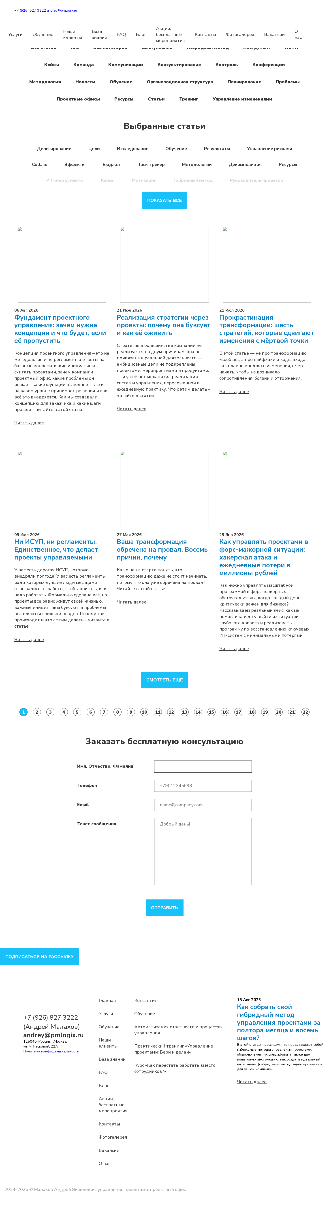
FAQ (121, 34)
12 (171, 712)
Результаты (217, 149)
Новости (85, 82)
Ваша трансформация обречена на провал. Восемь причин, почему (162, 549)
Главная (107, 1000)
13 (184, 712)
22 (305, 712)
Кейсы (51, 65)
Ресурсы (123, 99)
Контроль (227, 65)
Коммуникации (125, 65)
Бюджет (112, 164)
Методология (45, 82)
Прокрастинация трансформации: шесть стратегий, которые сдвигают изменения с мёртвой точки (266, 329)
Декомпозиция (245, 164)
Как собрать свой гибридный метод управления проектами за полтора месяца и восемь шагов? (278, 1022)
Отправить (164, 907)
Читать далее (29, 423)
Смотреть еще (164, 679)
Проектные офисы (78, 99)
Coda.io (39, 164)
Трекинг (188, 99)
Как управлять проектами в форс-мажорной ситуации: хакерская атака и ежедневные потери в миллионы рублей (263, 557)
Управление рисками (269, 149)
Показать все (164, 200)
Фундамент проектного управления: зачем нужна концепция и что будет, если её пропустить (60, 329)
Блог (141, 34)
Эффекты (74, 164)
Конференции (268, 65)
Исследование (132, 149)
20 (278, 712)
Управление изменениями (242, 99)
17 (238, 712)
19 (265, 712)
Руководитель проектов (256, 180)
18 (251, 712)
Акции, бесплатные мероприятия (170, 34)
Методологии (197, 164)
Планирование (244, 82)
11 (157, 712)
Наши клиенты (72, 34)
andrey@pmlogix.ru (62, 10)
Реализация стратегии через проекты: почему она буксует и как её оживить (163, 325)
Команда (83, 65)
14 (198, 712)
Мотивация (144, 180)
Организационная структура (180, 82)
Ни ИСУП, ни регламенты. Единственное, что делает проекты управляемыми (56, 549)
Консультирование (179, 65)
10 (144, 712)
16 (225, 712)
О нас (298, 34)
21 (292, 712)
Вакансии (274, 34)
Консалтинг (146, 1000)
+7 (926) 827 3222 (30, 10)
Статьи (156, 99)
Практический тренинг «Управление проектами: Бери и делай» (173, 1049)
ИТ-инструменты (65, 180)
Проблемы (288, 82)
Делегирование (54, 149)
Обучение (42, 34)
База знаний (99, 34)
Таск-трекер (151, 164)
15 (211, 712)
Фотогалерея (240, 34)
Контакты (205, 34)
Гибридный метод (193, 180)
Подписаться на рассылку (39, 956)
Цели (94, 149)
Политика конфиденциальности (51, 1051)
